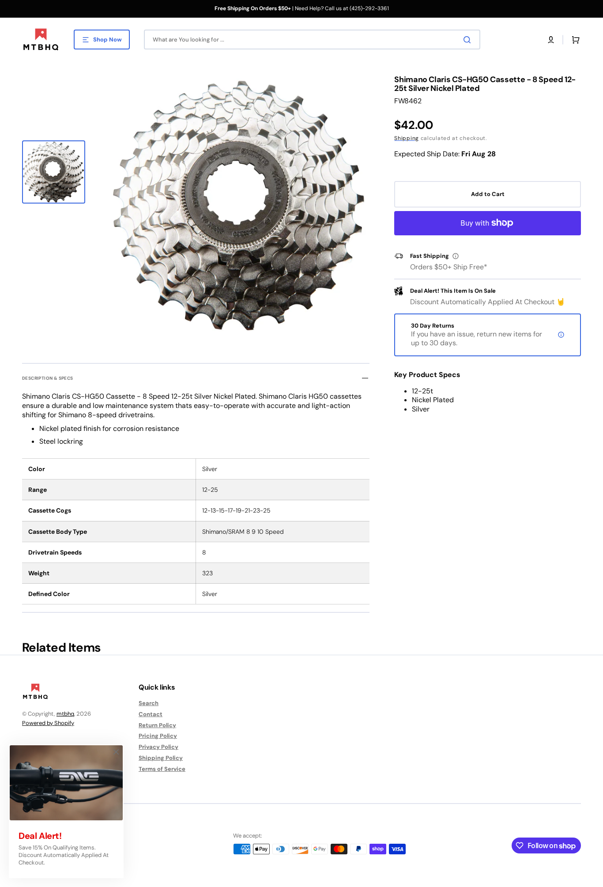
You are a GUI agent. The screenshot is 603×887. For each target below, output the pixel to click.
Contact (150, 714)
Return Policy (157, 725)
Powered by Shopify (48, 723)
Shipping (406, 138)
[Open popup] (455, 256)
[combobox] (312, 39)
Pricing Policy (158, 736)
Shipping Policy (161, 758)
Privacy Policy (158, 747)
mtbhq (65, 713)
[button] (551, 39)
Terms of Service (162, 769)
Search (148, 703)
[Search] (468, 39)
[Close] (116, 752)
